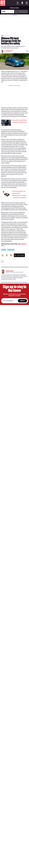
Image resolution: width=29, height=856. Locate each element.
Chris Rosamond (9, 50)
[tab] (14, 262)
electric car (18, 71)
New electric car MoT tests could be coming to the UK (19, 121)
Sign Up (22, 300)
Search (17, 3)
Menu (27, 3)
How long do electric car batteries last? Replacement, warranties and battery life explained (19, 194)
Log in (22, 3)
